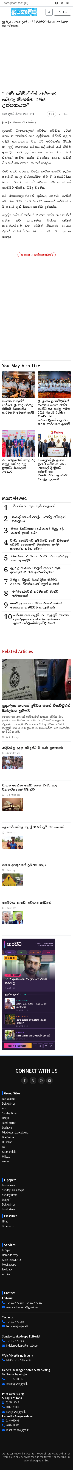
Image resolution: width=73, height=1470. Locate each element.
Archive (6, 1274)
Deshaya (7, 1127)
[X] (33, 1080)
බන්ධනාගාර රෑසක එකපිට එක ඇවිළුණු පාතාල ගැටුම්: (39, 558)
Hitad (5, 1221)
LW (3, 1147)
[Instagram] (41, 1080)
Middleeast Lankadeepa (15, 1132)
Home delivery (10, 1255)
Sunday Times (10, 1113)
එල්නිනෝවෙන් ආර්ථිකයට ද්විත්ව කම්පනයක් (35, 593)
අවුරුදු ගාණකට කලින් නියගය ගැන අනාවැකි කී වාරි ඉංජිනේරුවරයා (35, 570)
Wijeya (6, 1156)
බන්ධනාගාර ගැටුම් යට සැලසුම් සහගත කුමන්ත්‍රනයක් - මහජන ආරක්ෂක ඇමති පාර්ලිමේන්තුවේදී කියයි (41, 619)
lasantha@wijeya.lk (17, 1430)
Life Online (8, 1137)
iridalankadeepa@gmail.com (22, 1345)
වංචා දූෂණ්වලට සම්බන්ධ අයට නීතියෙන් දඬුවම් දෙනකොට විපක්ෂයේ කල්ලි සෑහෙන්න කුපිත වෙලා (39, 544)
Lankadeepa (8, 1098)
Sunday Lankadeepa (13, 1190)
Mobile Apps (9, 1264)
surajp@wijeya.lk (16, 1411)
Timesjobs (8, 1226)
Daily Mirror (8, 1103)
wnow (5, 1161)
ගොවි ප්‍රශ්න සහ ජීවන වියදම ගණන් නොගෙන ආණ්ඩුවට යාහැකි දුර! (36, 605)
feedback (7, 1269)
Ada (4, 1108)
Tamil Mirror (9, 1123)
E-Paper (6, 1250)
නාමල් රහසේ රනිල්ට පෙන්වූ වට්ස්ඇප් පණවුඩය (38, 519)
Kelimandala (9, 1151)
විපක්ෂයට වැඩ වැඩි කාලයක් (34, 506)
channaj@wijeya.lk (16, 1383)
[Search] (49, 12)
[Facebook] (24, 1080)
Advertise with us (11, 1260)
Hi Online (7, 1142)
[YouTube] (49, 1080)
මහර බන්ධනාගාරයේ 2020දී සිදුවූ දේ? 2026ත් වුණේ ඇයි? (37, 531)
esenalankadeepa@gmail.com (23, 1307)
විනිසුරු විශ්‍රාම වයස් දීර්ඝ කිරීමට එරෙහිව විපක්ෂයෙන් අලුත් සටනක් (34, 582)
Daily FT (6, 1118)
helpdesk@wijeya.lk (17, 1326)
